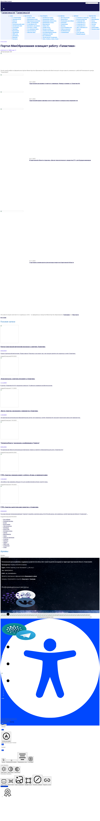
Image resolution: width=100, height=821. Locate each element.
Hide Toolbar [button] (3, 724)
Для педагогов (7, 526)
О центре (5, 539)
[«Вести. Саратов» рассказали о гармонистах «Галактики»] (50, 398)
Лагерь (5, 532)
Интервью (6, 527)
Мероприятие (7, 534)
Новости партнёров (8, 537)
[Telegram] (6, 9)
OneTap (12, 722)
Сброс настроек (4, 786)
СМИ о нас (11, 50)
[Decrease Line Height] (2, 750)
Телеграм (32, 579)
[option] (19, 606)
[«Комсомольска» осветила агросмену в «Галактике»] (50, 366)
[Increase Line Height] (2, 744)
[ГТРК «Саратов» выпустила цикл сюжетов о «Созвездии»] (50, 494)
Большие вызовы (8, 521)
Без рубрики (6, 519)
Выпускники (6, 524)
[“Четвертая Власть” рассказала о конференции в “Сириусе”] (50, 430)
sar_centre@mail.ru (10, 573)
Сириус (5, 542)
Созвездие (6, 545)
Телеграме (66, 314)
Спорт (5, 547)
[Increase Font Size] (2, 724)
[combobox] (45, 616)
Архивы (3, 555)
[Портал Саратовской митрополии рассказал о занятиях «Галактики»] (50, 334)
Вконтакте (76, 314)
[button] (2, 698)
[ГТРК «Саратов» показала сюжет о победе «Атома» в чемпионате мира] (50, 462)
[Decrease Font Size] (2, 729)
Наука (5, 536)
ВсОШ (5, 523)
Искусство (6, 529)
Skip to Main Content (6, 1)
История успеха (7, 531)
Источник (3, 317)
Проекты (5, 541)
